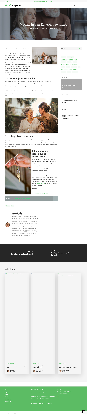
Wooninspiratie (38, 5)
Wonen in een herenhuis (39, 191)
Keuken (62, 64)
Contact (80, 5)
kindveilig (68, 64)
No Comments (53, 28)
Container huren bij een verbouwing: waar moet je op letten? (43, 396)
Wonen (43, 20)
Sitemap (7, 403)
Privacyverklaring (8, 399)
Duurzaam (63, 62)
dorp (76, 59)
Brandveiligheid (70, 57)
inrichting (69, 62)
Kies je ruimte (52, 5)
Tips (79, 66)
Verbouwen (63, 71)
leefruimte (74, 64)
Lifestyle (7, 205)
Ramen (68, 66)
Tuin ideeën (44, 5)
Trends (62, 69)
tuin (14, 95)
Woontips (12, 363)
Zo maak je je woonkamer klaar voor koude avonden (41, 403)
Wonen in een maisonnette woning (41, 193)
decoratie (71, 59)
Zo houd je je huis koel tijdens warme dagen (40, 398)
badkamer (63, 57)
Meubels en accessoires (61, 5)
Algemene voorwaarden (10, 392)
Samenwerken (8, 401)
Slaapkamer (73, 66)
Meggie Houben (34, 28)
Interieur (74, 62)
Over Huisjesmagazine (72, 5)
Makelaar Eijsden (41, 183)
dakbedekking (64, 59)
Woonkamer (74, 71)
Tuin (67, 69)
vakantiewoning (73, 69)
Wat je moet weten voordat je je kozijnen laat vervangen (42, 401)
